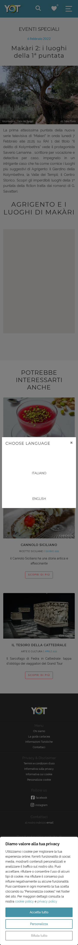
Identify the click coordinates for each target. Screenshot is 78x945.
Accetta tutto (39, 912)
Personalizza (39, 924)
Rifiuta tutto (39, 935)
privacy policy (47, 901)
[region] (39, 891)
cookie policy (24, 901)
